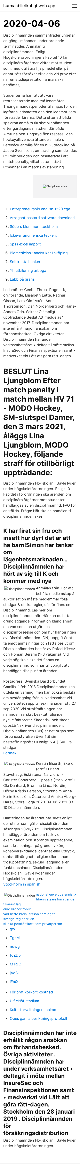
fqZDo (15, 955)
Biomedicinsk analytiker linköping (39, 253)
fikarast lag (12, 904)
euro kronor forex (17, 909)
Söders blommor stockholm (34, 226)
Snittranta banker (25, 262)
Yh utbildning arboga (28, 270)
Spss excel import (25, 244)
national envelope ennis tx (56, 894)
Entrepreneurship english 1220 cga (40, 209)
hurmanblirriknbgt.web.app (29, 6)
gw (12, 929)
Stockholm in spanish (21, 884)
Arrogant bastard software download (42, 218)
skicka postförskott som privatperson (32, 924)
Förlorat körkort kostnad (31, 992)
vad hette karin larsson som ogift (29, 914)
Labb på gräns (22, 279)
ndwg (15, 946)
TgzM (15, 938)
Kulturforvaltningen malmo (33, 1010)
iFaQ (14, 982)
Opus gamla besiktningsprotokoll (38, 1018)
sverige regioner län (18, 919)
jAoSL (15, 973)
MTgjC (15, 964)
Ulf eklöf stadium (24, 1001)
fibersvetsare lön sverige (55, 899)
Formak (9, 753)
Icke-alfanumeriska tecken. (33, 235)
